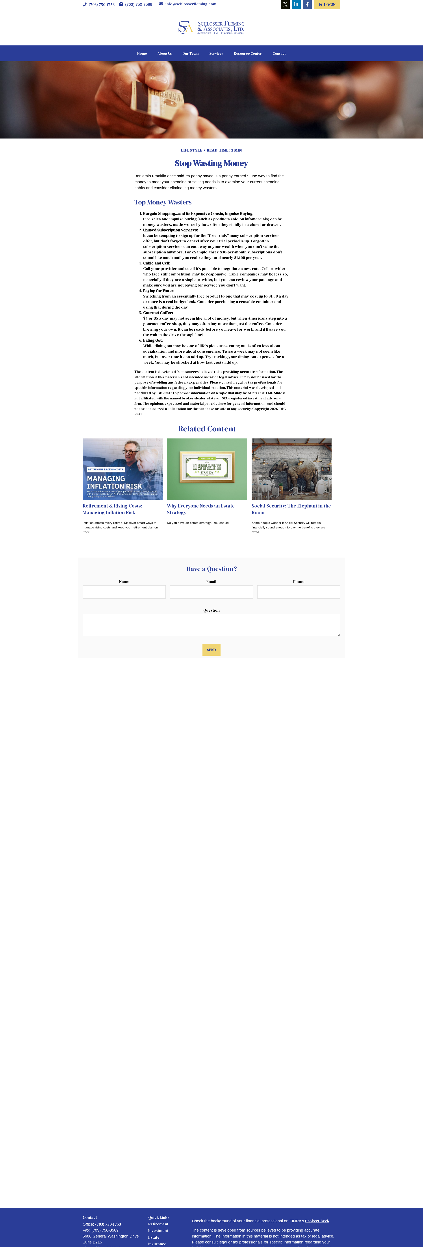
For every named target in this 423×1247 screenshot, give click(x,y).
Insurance (157, 1244)
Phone (298, 581)
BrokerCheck (317, 1221)
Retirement (158, 1224)
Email (211, 581)
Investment (158, 1230)
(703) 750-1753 (102, 4)
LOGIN (330, 4)
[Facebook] (307, 4)
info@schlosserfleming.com (190, 4)
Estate (154, 1237)
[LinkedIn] (296, 4)
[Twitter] (285, 4)
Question (211, 610)
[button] (142, 53)
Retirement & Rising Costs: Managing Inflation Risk (112, 509)
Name (124, 581)
